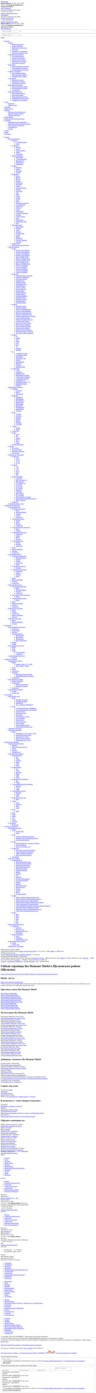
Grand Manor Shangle (22, 379)
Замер (6, 132)
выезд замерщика (7, 1090)
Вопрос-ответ (12, 105)
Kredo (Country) (21, 150)
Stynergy (14, 140)
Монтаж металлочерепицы (16, 112)
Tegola (14, 248)
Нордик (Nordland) (22, 269)
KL (17, 336)
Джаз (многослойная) (22, 328)
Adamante (19, 171)
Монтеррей (19, 157)
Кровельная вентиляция (19, 86)
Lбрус (18, 936)
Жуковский (8, 1276)
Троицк (6, 1320)
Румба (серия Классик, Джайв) (25, 316)
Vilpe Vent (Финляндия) (19, 747)
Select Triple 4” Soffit (22, 666)
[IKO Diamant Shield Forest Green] (12, 1002)
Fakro (13, 706)
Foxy (17, 343)
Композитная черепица (19, 48)
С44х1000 (19, 492)
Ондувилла (15, 453)
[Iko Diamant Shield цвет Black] (11, 1048)
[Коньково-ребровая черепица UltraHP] (13, 1068)
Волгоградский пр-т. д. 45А (9, 1198)
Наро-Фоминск (9, 1301)
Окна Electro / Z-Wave (23, 716)
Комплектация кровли (15, 85)
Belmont (18, 385)
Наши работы (8, 117)
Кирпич (18, 884)
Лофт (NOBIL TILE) (22, 257)
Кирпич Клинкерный (23, 879)
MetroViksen (19, 404)
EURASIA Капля (21, 279)
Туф (17, 875)
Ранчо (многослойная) (23, 324)
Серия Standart (20, 652)
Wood (17, 434)
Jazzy (17, 340)
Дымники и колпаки (18, 81)
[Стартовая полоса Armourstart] (11, 1082)
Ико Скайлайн (5, 1129)
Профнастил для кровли (19, 51)
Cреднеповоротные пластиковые (26, 710)
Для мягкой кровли (18, 519)
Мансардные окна (18, 80)
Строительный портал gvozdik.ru (66, 1353)
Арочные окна (20, 711)
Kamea (18, 152)
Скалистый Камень (22, 880)
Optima (18, 515)
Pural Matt (19, 184)
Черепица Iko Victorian (8, 1146)
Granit (18, 210)
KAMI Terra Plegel (18, 444)
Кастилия (35, 958)
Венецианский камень (23, 865)
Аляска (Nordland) (21, 272)
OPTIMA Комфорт (22, 701)
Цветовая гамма (17, 225)
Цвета (18, 974)
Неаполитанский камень (24, 863)
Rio (17, 436)
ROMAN (18, 422)
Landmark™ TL (21, 380)
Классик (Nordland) (22, 265)
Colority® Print (20, 216)
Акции (6, 130)
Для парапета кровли (19, 566)
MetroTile (15, 395)
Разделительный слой (19, 798)
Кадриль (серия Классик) (24, 314)
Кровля (10, 43)
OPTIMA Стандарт (22, 700)
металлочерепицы (12, 1096)
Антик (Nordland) (21, 267)
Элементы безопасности (16, 54)
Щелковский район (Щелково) (14, 1328)
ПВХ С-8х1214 (20, 500)
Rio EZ (18, 439)
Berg (17, 916)
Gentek (14, 691)
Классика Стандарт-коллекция (25, 850)
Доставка (7, 107)
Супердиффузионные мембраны (22, 784)
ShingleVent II (16, 752)
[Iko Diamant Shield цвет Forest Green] (13, 1018)
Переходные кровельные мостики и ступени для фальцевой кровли (22, 1113)
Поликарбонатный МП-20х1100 (26, 498)
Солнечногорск (9, 1315)
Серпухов (7, 1313)
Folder (18, 762)
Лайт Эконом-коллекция (23, 855)
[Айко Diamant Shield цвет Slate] (11, 1035)
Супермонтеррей (21, 142)
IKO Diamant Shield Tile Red (9, 1007)
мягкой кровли (23, 1096)
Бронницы (7, 1268)
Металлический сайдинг (20, 97)
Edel (17, 923)
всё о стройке (28, 1348)
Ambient (18, 348)
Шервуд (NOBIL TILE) (23, 264)
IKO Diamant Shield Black (9, 993)
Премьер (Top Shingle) (23, 255)
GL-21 (18, 463)
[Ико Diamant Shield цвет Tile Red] (12, 1042)
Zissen (18, 443)
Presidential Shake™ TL (23, 382)
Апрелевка (7, 1263)
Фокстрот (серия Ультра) (23, 323)
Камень (18, 882)
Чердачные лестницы (19, 83)
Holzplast (15, 673)
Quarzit (18, 198)
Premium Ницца (21, 297)
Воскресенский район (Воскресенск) (16, 1270)
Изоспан (18, 760)
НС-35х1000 (20, 495)
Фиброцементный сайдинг (20, 98)
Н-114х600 (19, 488)
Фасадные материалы (15, 92)
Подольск (7, 1306)
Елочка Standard (21, 845)
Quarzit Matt (19, 211)
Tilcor (13, 412)
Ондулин (15, 49)
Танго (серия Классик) (23, 318)
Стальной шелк (21, 205)
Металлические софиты (19, 75)
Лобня (6, 1295)
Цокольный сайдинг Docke (9, 1109)
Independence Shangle (22, 375)
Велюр (18, 179)
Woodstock (19, 938)
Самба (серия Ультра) (22, 321)
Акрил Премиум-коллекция (24, 852)
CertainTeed (15, 368)
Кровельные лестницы (19, 61)
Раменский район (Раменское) (14, 1308)
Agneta (18, 199)
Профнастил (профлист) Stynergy (11, 1106)
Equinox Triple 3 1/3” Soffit (24, 664)
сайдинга (33, 1096)
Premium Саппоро (21, 299)
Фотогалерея (25, 974)
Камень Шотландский (23, 867)
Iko (13, 352)
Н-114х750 (19, 487)
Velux (13, 698)
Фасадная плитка (21, 885)
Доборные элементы (36, 974)
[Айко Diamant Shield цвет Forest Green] (14, 1025)
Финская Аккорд (21, 308)
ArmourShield (20, 362)
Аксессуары (12, 78)
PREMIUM (19, 703)
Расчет (3, 1095)
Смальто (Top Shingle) (23, 252)
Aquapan (18, 411)
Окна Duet (19, 715)
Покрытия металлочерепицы (17, 122)
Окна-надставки (21, 721)
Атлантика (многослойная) (24, 333)
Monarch (18, 363)
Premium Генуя (20, 294)
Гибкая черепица (17, 46)
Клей (13, 809)
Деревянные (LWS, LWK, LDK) (26, 733)
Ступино (7, 1318)
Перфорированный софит (24, 674)
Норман (18, 181)
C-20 (17, 468)
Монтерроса (20, 162)
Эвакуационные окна (23, 725)
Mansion (18, 350)
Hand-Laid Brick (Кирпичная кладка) (27, 897)
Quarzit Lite (19, 206)
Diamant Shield (20, 367)
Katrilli (18, 338)
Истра (6, 1283)
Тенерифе (17, 960)
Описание (13, 974)
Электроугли (8, 1333)
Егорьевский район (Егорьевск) (14, 1275)
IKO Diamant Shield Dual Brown (11, 997)
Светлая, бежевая (21, 240)
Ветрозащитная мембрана (20, 779)
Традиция (19, 390)
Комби (18, 872)
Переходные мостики (19, 59)
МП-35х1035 (20, 493)
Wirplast (14, 745)
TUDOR (18, 414)
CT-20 (18, 370)
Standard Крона (20, 286)
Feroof (14, 433)
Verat (13, 649)
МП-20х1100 (20, 482)
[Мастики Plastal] (6, 1072)
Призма (18, 189)
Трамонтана (19, 164)
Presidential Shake (21, 384)
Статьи (10, 129)
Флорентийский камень (23, 862)
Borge (17, 510)
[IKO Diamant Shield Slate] (9, 1005)
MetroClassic (20, 402)
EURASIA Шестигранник (24, 275)
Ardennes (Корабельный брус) (25, 836)
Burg (17, 917)
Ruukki (14, 166)
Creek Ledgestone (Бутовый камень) (27, 904)
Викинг (18, 178)
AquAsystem (16, 630)
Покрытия (15, 174)
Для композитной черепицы (21, 527)
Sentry (18, 833)
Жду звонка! (6, 1362)
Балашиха (7, 1266)
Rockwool (15, 825)
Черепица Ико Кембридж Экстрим (12, 1150)
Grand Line (15, 145)
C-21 (17, 470)
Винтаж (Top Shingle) (22, 250)
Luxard (14, 426)
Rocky (18, 341)
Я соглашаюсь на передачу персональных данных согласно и (44, 1361)
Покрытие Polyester (22, 684)
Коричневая (19, 227)
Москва (6, 1300)
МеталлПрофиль (21, 512)
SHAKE (18, 417)
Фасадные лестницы (18, 63)
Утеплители (16, 90)
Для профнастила (17, 541)
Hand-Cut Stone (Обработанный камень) (28, 899)
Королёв (7, 1286)
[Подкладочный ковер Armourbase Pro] (13, 1075)
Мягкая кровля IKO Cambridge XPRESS (18, 954)
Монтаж (7, 110)
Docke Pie (15, 274)
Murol (14, 647)
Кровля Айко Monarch (8, 1143)
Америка (85, 958)
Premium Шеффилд (22, 296)
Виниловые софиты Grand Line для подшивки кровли (18, 1116)
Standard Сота (20, 281)
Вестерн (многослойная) (23, 330)
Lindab (14, 644)
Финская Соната (21, 306)
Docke (14, 651)
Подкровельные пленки (19, 88)
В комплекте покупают (50, 974)
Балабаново (8, 1264)
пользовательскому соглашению (74, 1361)
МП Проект (19, 637)
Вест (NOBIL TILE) (22, 262)
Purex (17, 201)
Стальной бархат (21, 188)
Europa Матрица (21, 289)
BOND (18, 421)
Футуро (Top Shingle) (22, 254)
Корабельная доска (22, 931)
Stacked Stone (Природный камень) (27, 901)
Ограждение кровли (18, 58)
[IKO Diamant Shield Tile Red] (10, 1008)
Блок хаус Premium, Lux (23, 847)
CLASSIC (19, 424)
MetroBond (19, 397)
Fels (17, 921)
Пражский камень (21, 868)
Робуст (18, 392)
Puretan (18, 186)
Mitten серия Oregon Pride (28, 951)
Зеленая (18, 232)
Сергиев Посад (9, 1311)
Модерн (18, 147)
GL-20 (18, 461)
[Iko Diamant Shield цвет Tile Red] (11, 1028)
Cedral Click (16, 944)
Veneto (18, 438)
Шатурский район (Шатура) (13, 1326)
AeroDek (15, 389)
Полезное (7, 120)
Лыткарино (8, 1296)
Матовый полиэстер (22, 203)
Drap (17, 223)
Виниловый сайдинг (18, 93)
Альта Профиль (17, 860)
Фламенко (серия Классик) (24, 319)
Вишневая (19, 238)
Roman (18, 429)
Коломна (7, 1285)
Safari (17, 194)
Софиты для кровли (14, 71)
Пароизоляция (16, 767)
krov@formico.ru (6, 8)
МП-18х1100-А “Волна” (23, 497)
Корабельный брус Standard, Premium (27, 843)
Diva (17, 441)
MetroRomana (20, 407)
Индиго (41, 958)
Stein (17, 919)
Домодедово (8, 1273)
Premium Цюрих (21, 303)
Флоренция (19, 394)
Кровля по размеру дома (20, 53)
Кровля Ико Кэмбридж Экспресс (11, 1126)
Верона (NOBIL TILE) (23, 259)
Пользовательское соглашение (32, 1345)
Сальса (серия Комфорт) (23, 311)
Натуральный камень (22, 840)
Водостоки (11, 65)
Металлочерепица (18, 44)
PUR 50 (18, 208)
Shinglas (14, 304)
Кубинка (7, 1293)
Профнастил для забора (19, 100)
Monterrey (19, 167)
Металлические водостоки (20, 66)
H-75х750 (19, 485)
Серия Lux (19, 654)
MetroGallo (19, 406)
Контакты (7, 134)
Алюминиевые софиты (19, 76)
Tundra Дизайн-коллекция (24, 853)
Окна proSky (20, 720)
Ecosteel (18, 215)
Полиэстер (19, 183)
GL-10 (18, 460)
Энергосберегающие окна (24, 727)
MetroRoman (20, 399)
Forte (17, 345)
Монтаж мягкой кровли (15, 114)
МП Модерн (20, 639)
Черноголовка (9, 1323)
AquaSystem (16, 683)
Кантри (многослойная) (23, 326)
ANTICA (19, 416)
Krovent (14, 750)
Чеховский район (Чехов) (12, 1325)
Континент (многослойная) (24, 331)
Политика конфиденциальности (11, 1345)
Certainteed (15, 857)
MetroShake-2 (20, 401)
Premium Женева (21, 292)
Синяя (18, 235)
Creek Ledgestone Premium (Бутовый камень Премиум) (33, 906)
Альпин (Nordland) (22, 270)
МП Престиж (20, 635)
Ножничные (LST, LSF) (23, 740)
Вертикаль (19, 933)
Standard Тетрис (21, 282)
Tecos (13, 667)
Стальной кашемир (22, 213)
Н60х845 (18, 490)
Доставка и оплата (7, 1093)
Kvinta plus (19, 154)
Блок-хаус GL (20, 929)
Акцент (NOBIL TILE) (23, 260)
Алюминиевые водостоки (20, 70)
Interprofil (15, 502)
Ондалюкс (15, 448)
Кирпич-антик (20, 887)
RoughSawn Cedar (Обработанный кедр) (28, 909)
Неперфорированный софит (25, 676)
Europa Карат (20, 291)
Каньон (18, 889)
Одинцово (7, 1305)
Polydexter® (19, 220)
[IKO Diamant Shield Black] (9, 995)
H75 (17, 475)
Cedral (14, 943)
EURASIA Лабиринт (22, 277)
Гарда (17, 144)
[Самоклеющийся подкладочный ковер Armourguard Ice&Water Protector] (24, 1078)
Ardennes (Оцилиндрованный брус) (27, 838)
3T (16, 346)
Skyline (18, 360)
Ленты (14, 801)
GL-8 (17, 458)
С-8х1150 (19, 478)
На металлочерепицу (18, 509)
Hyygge (18, 172)
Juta (17, 757)
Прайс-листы (8, 108)
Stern (17, 914)
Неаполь (18, 874)
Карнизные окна (21, 713)
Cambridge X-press (21, 353)
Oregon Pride (20, 831)
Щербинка (7, 1330)
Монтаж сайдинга (14, 115)
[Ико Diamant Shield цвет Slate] (11, 1052)
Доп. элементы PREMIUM (24, 705)
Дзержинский (8, 1271)
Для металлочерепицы (19, 556)
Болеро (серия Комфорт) (23, 309)
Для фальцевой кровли (19, 532)
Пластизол (19, 191)
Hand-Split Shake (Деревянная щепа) (27, 907)
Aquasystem (15, 693)
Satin (17, 218)
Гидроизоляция (17, 755)
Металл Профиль (17, 156)
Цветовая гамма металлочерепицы (19, 124)
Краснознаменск (9, 1291)
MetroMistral (19, 409)
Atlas (17, 193)
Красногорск (8, 1290)
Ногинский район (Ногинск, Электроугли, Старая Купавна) (23, 1303)
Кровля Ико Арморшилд (8, 1133)
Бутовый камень (21, 894)
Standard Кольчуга (21, 284)
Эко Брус (19, 928)
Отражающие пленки (19, 791)
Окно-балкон (20, 723)
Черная (18, 237)
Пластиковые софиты (19, 73)
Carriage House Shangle (23, 377)
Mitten (14, 662)
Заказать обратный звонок (9, 13)
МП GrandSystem (21, 640)
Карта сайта (4, 1341)
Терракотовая (20, 233)
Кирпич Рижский (21, 870)
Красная (18, 228)
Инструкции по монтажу (16, 125)
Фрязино (7, 1321)
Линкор (14, 657)
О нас (6, 102)
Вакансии (11, 103)
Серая (18, 230)
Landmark (19, 372)
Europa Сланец (20, 287)
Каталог (7, 41)
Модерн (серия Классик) (23, 313)
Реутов (6, 1310)
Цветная (18, 242)
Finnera (18, 169)
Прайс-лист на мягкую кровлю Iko (12, 982)
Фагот (18, 892)
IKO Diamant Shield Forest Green (11, 1000)
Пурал (18, 176)
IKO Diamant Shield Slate (8, 1003)
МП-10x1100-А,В (21, 480)
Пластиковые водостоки (20, 68)
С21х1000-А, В (20, 483)
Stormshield (19, 357)
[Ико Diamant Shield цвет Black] (11, 1021)
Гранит (18, 890)
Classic (18, 149)
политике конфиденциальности (52, 1361)
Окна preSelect (20, 718)
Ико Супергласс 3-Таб (8, 1139)
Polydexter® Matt (21, 221)
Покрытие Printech (22, 686)
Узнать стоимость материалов (11, 1390)
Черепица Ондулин (18, 451)
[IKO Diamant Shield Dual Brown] (11, 998)
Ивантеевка (8, 1281)
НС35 (17, 471)
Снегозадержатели (18, 56)
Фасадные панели (17, 95)
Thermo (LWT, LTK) (22, 737)
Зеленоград (8, 1278)
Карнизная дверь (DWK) (24, 735)
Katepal (14, 335)
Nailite (14, 896)
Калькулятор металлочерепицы (14, 119)
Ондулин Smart (17, 450)
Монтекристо (20, 161)
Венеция (18, 877)
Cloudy (18, 196)
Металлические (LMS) (23, 738)
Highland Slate (20, 373)
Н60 (17, 473)
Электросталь (8, 1331)
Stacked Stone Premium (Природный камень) (30, 902)
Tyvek (18, 759)
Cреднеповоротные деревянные (26, 708)
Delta (17, 764)
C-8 (17, 466)
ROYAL (18, 419)
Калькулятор (16, 243)
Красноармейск (9, 1288)
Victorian (18, 365)
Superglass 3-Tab (21, 358)
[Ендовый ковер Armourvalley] (11, 1065)
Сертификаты (12, 127)
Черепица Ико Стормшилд (9, 1136)
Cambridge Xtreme (21, 355)
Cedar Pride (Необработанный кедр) (27, 911)
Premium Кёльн (20, 301)
